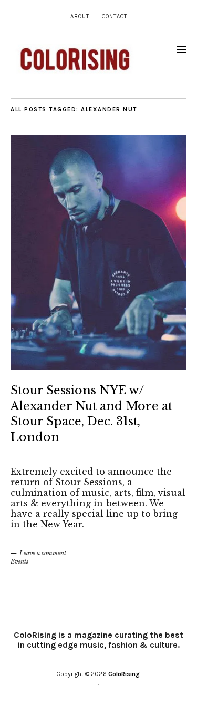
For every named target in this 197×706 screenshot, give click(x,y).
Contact (114, 16)
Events (19, 561)
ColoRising (124, 674)
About (79, 16)
